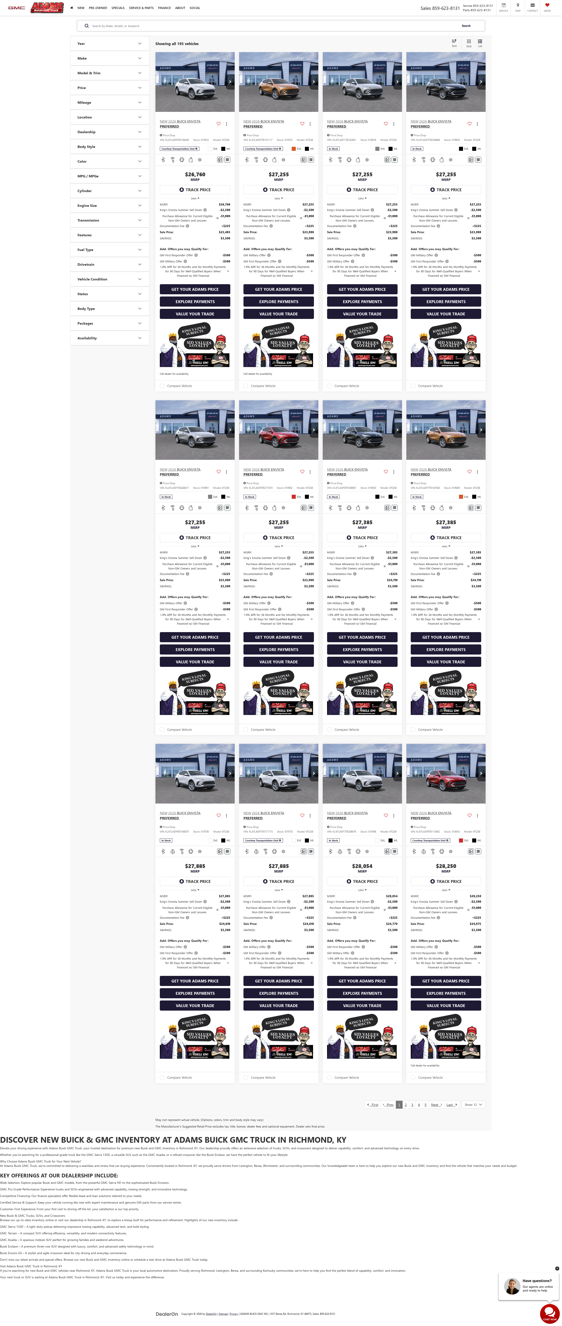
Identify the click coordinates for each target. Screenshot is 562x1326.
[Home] (71, 8)
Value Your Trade (195, 313)
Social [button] (195, 8)
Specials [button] (118, 8)
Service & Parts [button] (141, 8)
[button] (230, 82)
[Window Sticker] (227, 160)
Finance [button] (164, 8)
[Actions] (226, 124)
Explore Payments (195, 301)
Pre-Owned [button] (98, 8)
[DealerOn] (167, 1313)
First (373, 1104)
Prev (389, 1104)
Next (436, 1104)
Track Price (198, 189)
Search (466, 25)
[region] (195, 242)
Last (451, 1104)
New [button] (81, 8)
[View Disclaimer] (200, 159)
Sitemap (223, 1313)
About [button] (180, 8)
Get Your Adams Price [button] (195, 289)
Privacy (234, 1313)
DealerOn (211, 1313)
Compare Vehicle (179, 386)
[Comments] (220, 160)
